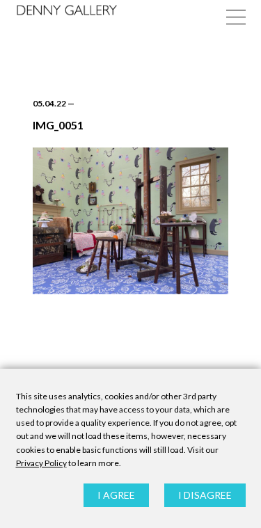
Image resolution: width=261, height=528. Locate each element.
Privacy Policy (41, 463)
